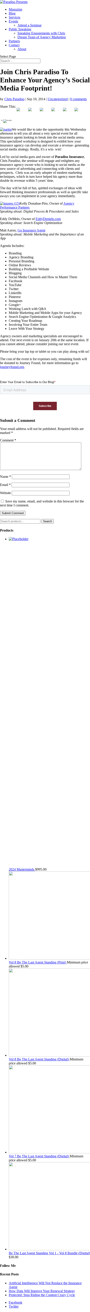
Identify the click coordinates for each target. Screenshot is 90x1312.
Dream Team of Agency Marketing (41, 37)
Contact (14, 45)
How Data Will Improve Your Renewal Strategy (42, 1291)
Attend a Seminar (29, 25)
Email (5, 485)
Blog (12, 13)
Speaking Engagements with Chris (41, 33)
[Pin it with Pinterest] (56, 113)
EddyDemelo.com (48, 219)
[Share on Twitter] (33, 113)
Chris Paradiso (14, 99)
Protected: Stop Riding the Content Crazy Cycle (42, 1295)
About (21, 49)
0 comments (78, 99)
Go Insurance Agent (31, 230)
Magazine (15, 9)
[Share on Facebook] (22, 113)
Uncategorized (58, 99)
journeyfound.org (12, 367)
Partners (14, 41)
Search (47, 521)
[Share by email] (79, 113)
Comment (8, 440)
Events (13, 21)
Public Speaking (20, 29)
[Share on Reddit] (45, 113)
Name (5, 476)
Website (5, 493)
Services (14, 17)
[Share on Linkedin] (68, 113)
